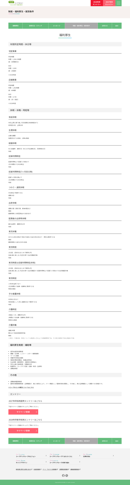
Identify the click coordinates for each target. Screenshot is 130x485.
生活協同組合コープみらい (15, 3)
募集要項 (15, 26)
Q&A (116, 26)
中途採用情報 (37, 469)
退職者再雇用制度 (74, 469)
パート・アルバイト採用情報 (49, 469)
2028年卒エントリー (97, 3)
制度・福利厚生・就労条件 (81, 26)
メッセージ (56, 26)
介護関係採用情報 (63, 469)
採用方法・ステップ (35, 26)
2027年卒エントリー (109, 3)
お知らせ (105, 26)
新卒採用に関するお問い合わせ (23, 469)
